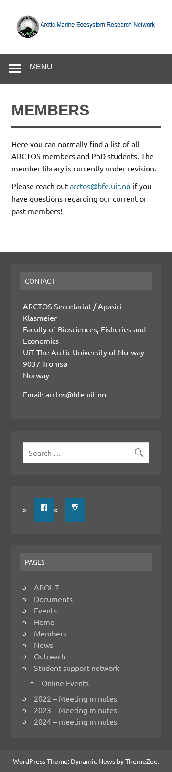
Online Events (65, 683)
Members (50, 633)
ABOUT (46, 587)
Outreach (49, 656)
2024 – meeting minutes (75, 721)
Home (44, 621)
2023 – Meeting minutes (75, 710)
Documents (53, 598)
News (43, 644)
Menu (41, 67)
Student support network (76, 667)
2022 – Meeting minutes (75, 698)
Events (45, 610)
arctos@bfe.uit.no (100, 186)
